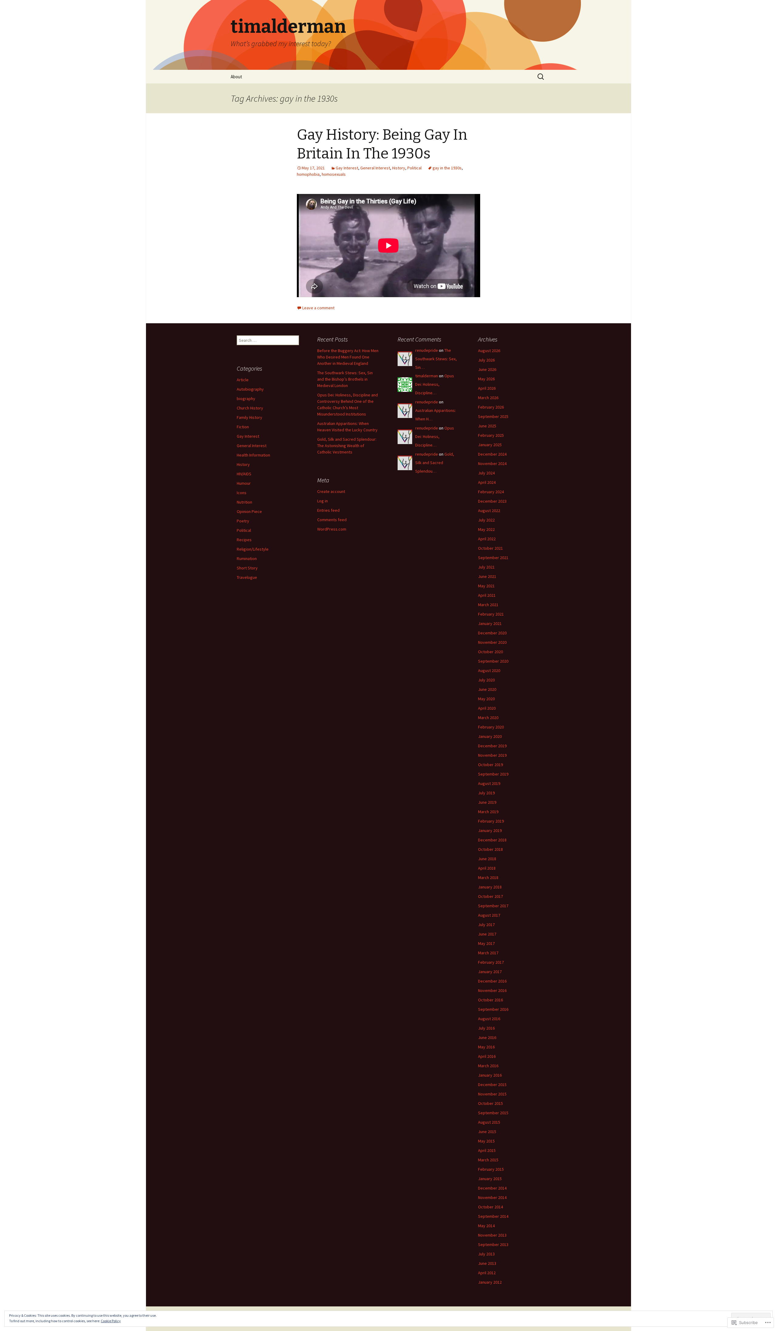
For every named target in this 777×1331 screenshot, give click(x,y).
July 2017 (486, 924)
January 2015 (490, 1178)
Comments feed (332, 519)
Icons (241, 492)
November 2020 (492, 642)
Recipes (244, 539)
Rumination (247, 558)
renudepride (426, 350)
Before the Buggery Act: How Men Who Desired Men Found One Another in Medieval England (347, 357)
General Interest (375, 168)
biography (246, 398)
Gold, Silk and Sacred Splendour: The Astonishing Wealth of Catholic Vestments (346, 445)
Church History (250, 408)
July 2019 (486, 793)
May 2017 (486, 943)
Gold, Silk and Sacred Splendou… (434, 462)
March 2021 (488, 604)
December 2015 (492, 1084)
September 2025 (493, 416)
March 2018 (488, 877)
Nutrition (244, 502)
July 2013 (486, 1254)
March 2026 (488, 397)
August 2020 (489, 670)
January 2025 (490, 444)
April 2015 (487, 1150)
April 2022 (487, 539)
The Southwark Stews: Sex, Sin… (436, 359)
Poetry (243, 521)
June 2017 (487, 934)
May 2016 (486, 1047)
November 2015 (492, 1094)
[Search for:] (541, 77)
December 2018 (492, 840)
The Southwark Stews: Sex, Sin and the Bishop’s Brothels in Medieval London (345, 379)
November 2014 (492, 1197)
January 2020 (490, 736)
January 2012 (490, 1282)
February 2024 (491, 491)
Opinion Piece (249, 511)
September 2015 (493, 1112)
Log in (322, 501)
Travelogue (247, 577)
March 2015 (488, 1160)
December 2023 (492, 501)
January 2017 (490, 971)
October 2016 (490, 1000)
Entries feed (328, 510)
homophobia (308, 174)
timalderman (426, 376)
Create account (331, 491)
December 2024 (492, 454)
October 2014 (490, 1207)
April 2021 (487, 595)
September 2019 (493, 774)
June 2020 (487, 689)
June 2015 (487, 1131)
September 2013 (493, 1244)
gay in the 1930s (447, 168)
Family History (249, 417)
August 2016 (489, 1018)
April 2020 (487, 708)
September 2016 (493, 1009)
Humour (244, 483)
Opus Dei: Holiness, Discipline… (434, 384)
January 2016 (490, 1075)
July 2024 (486, 473)
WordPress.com (331, 529)
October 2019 (490, 764)
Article (243, 379)
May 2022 (486, 529)
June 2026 (487, 369)
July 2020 (486, 680)
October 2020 (490, 651)
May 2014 (486, 1225)
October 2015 (490, 1103)
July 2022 (486, 520)
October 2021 (490, 548)
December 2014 (492, 1188)
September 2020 (493, 661)
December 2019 (492, 746)
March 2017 (488, 953)
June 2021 (487, 576)
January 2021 (490, 623)
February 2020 (491, 727)
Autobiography (250, 389)
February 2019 (491, 821)
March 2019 (488, 811)
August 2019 (489, 783)
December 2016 (492, 981)
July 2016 (486, 1028)
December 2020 (492, 633)
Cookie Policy (111, 1321)
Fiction (243, 427)
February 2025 (491, 435)
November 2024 (492, 463)
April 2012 (487, 1272)
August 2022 (489, 510)
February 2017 (491, 962)
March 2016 (488, 1065)
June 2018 (487, 858)
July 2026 (486, 360)
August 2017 (489, 915)
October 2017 (490, 896)
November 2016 (492, 990)
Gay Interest (347, 168)
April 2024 (487, 482)
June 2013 (487, 1263)
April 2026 (487, 388)
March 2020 (488, 717)
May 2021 (486, 586)
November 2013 (492, 1235)
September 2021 (493, 557)
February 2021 (491, 614)
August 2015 (489, 1122)
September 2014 (493, 1216)
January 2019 (490, 830)
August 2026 (489, 350)
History (398, 168)
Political (414, 168)
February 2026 (491, 407)
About (236, 77)
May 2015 (486, 1141)
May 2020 (486, 698)
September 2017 (493, 905)
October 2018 (490, 849)
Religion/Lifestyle (253, 549)
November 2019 (492, 755)
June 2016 (487, 1037)
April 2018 (487, 868)
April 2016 (487, 1056)
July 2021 (486, 567)
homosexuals (334, 174)
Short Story (247, 568)
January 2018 (490, 887)
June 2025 (487, 426)
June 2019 (487, 802)
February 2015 (491, 1169)
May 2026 (486, 379)
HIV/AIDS (244, 474)
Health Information (253, 455)
